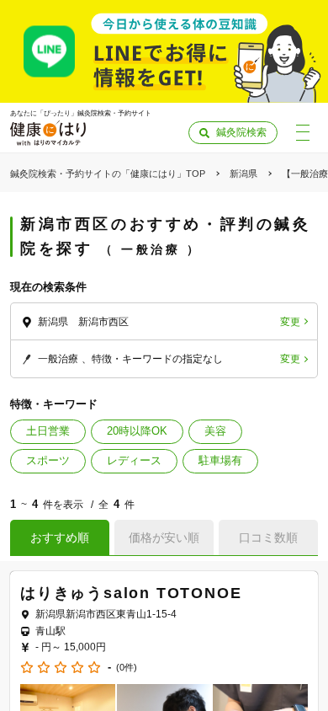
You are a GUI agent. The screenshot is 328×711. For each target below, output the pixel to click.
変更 (290, 322)
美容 (215, 431)
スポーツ (48, 460)
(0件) (126, 667)
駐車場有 (220, 460)
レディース (134, 460)
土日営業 (48, 431)
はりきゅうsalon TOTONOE (130, 593)
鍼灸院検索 (241, 132)
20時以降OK (137, 431)
